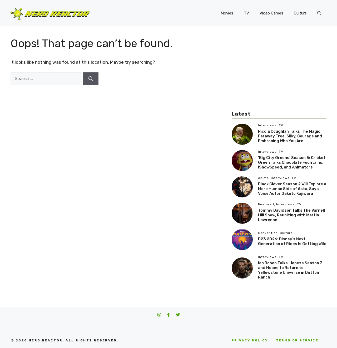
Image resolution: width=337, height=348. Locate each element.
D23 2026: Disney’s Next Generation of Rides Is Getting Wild (292, 241)
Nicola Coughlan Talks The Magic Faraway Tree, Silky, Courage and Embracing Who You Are (290, 136)
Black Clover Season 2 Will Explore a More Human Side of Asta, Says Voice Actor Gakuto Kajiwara (292, 189)
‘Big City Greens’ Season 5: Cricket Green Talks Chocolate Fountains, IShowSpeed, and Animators (291, 162)
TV (246, 13)
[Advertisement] (279, 74)
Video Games (271, 13)
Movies (227, 13)
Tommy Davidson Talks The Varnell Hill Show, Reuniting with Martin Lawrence (291, 215)
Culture (300, 13)
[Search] (90, 78)
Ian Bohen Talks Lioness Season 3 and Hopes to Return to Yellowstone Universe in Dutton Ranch (290, 270)
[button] (319, 13)
